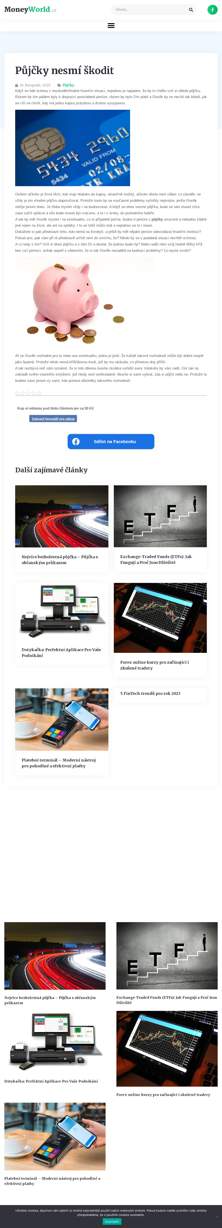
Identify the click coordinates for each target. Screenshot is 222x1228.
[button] (111, 25)
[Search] (191, 9)
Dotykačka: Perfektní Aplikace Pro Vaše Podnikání (51, 1081)
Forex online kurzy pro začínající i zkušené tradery (163, 1094)
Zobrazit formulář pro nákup (53, 419)
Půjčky (68, 85)
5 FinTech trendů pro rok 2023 (150, 693)
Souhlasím (112, 1221)
